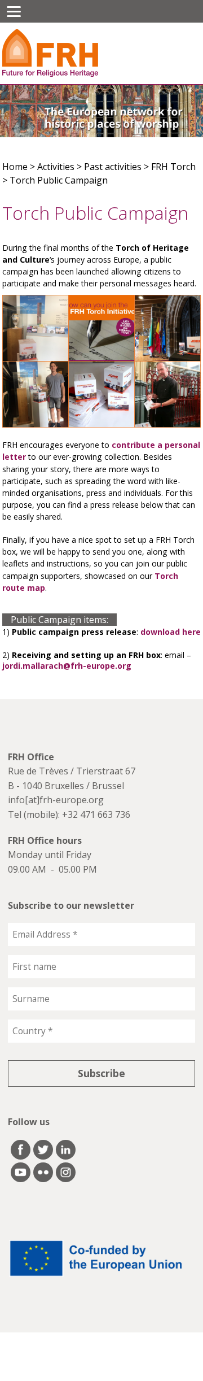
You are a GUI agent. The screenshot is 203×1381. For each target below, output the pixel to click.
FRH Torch (173, 166)
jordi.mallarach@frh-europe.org (66, 665)
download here (170, 631)
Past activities (113, 166)
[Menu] (14, 11)
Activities (55, 166)
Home (15, 166)
